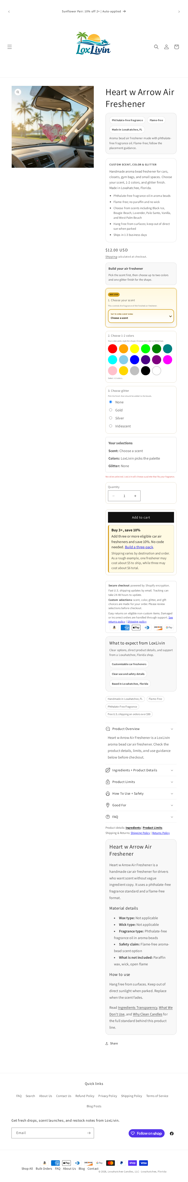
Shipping (111, 256)
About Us (45, 1096)
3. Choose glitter (118, 391)
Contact (93, 1168)
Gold (119, 410)
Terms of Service (157, 1096)
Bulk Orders (44, 1168)
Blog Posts (94, 1106)
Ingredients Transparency (137, 1007)
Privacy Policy (107, 1096)
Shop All (27, 1168)
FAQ (19, 1096)
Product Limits (152, 828)
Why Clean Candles (148, 1014)
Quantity (113, 487)
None (119, 402)
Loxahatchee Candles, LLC (123, 1171)
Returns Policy (161, 833)
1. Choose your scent (121, 300)
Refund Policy (84, 1096)
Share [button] (114, 1043)
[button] (10, 47)
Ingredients (133, 828)
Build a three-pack (139, 547)
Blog (82, 1168)
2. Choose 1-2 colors (121, 336)
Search (30, 1096)
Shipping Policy (140, 833)
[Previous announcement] (9, 12)
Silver (119, 418)
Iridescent (123, 426)
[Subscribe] (89, 1133)
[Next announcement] (179, 12)
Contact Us (63, 1096)
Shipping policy (137, 621)
